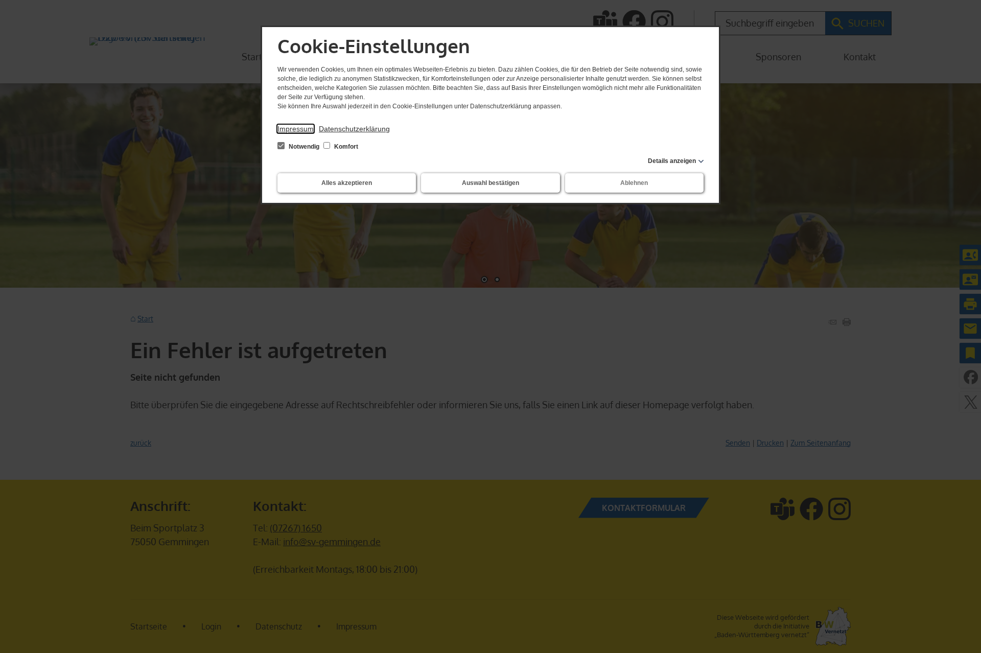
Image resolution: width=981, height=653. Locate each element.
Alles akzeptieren (346, 182)
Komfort (345, 146)
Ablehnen (634, 182)
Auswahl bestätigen (490, 182)
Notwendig (304, 146)
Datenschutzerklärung (354, 129)
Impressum (295, 129)
